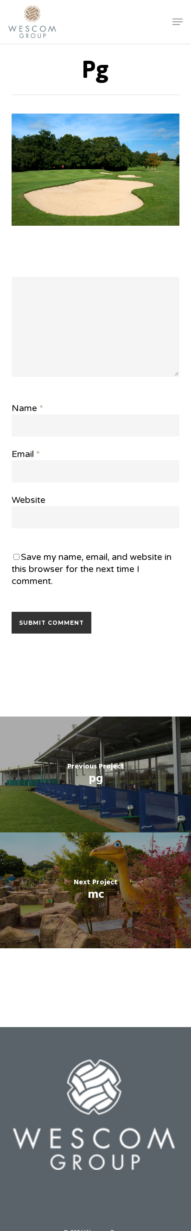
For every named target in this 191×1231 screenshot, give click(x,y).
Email (26, 454)
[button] (177, 21)
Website (28, 500)
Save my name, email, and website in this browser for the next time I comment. (92, 569)
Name (27, 408)
